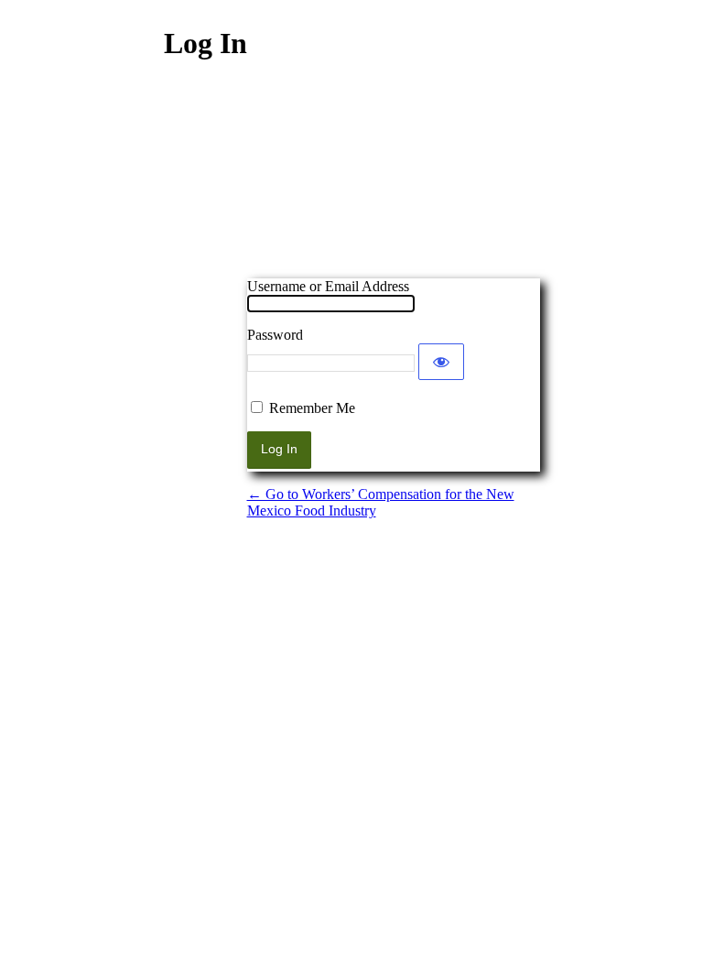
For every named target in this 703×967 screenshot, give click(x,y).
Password (275, 334)
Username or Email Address (328, 286)
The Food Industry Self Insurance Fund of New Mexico (393, 182)
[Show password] (441, 361)
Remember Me (312, 408)
